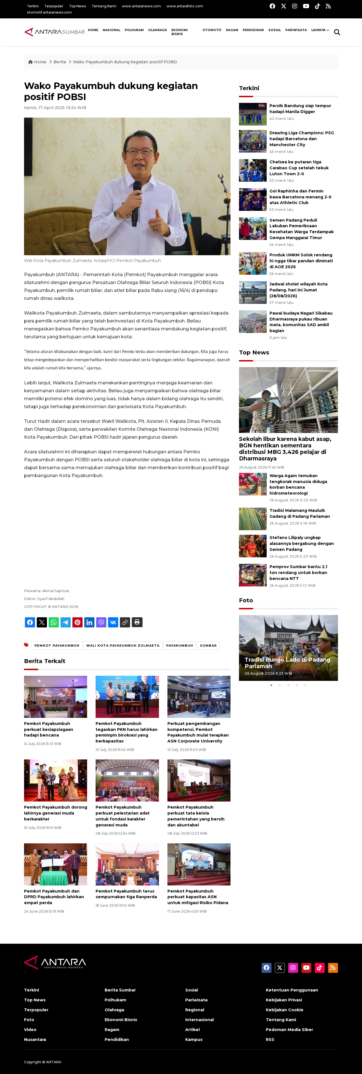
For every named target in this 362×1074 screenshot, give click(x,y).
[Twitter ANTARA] (283, 6)
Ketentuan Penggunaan (292, 990)
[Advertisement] (127, 526)
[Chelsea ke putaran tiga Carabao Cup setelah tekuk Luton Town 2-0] (253, 170)
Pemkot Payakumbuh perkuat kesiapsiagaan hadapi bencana (48, 729)
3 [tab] (288, 685)
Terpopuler (53, 6)
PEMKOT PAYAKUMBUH (57, 646)
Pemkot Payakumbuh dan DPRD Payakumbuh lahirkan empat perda (54, 897)
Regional (194, 1009)
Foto (246, 600)
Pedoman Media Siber (289, 1029)
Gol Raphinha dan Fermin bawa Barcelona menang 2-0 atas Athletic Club (300, 197)
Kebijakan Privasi (284, 999)
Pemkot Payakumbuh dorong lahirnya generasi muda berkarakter (55, 813)
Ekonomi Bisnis (179, 32)
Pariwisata (196, 999)
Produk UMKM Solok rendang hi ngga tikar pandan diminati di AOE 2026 (301, 260)
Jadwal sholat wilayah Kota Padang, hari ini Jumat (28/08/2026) (298, 290)
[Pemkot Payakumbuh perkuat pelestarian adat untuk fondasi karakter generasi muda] (127, 780)
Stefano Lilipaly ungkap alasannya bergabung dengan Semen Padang (302, 543)
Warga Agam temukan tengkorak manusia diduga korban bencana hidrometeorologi (298, 484)
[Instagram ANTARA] (294, 6)
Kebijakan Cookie (284, 1009)
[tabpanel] (288, 648)
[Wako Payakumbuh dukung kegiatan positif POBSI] (288, 399)
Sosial (191, 990)
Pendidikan (253, 30)
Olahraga (157, 30)
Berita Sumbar (120, 990)
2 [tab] (280, 685)
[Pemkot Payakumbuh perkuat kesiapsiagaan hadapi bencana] (55, 696)
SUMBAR (208, 646)
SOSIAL (274, 30)
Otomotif (211, 30)
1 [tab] (271, 685)
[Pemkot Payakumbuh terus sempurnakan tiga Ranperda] (127, 864)
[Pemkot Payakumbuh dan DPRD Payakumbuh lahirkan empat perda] (55, 864)
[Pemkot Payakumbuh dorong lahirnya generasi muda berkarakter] (55, 780)
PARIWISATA (296, 30)
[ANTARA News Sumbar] (55, 32)
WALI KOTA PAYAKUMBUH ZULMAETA (123, 646)
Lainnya (318, 30)
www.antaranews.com (141, 6)
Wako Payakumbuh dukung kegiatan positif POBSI (125, 61)
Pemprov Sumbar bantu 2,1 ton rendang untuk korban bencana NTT (298, 572)
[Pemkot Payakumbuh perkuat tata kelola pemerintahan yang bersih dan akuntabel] (198, 780)
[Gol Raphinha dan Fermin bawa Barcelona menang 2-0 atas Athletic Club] (253, 199)
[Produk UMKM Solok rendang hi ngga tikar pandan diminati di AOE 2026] (253, 263)
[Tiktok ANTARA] (317, 6)
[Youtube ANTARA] (306, 6)
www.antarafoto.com (185, 6)
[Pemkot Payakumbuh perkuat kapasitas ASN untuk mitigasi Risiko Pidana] (198, 864)
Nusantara (35, 1039)
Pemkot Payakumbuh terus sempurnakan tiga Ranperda (126, 894)
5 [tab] (305, 685)
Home (40, 61)
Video (30, 1029)
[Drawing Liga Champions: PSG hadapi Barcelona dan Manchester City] (253, 141)
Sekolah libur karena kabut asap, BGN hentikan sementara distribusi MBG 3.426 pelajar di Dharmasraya (285, 449)
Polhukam (134, 30)
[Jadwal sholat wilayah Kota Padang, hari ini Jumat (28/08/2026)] (253, 292)
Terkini (33, 6)
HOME (93, 30)
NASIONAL (111, 30)
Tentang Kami (104, 6)
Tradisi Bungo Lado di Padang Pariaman (287, 663)
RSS (270, 1039)
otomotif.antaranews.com (49, 12)
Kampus (193, 1039)
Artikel (192, 1029)
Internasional (199, 1019)
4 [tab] (297, 685)
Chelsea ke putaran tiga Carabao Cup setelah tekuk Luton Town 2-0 (299, 167)
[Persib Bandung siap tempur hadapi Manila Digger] (253, 114)
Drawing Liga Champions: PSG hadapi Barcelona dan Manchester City (302, 138)
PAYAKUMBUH (179, 646)
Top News (77, 6)
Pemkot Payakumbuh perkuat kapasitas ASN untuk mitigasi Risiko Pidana (197, 897)
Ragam (232, 30)
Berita (60, 61)
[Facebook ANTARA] (272, 6)
